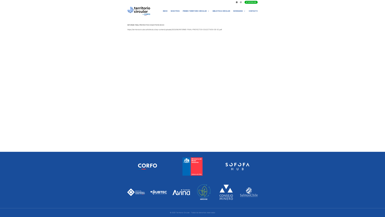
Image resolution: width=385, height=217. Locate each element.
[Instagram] (240, 2)
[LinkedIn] (236, 2)
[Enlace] (138, 11)
